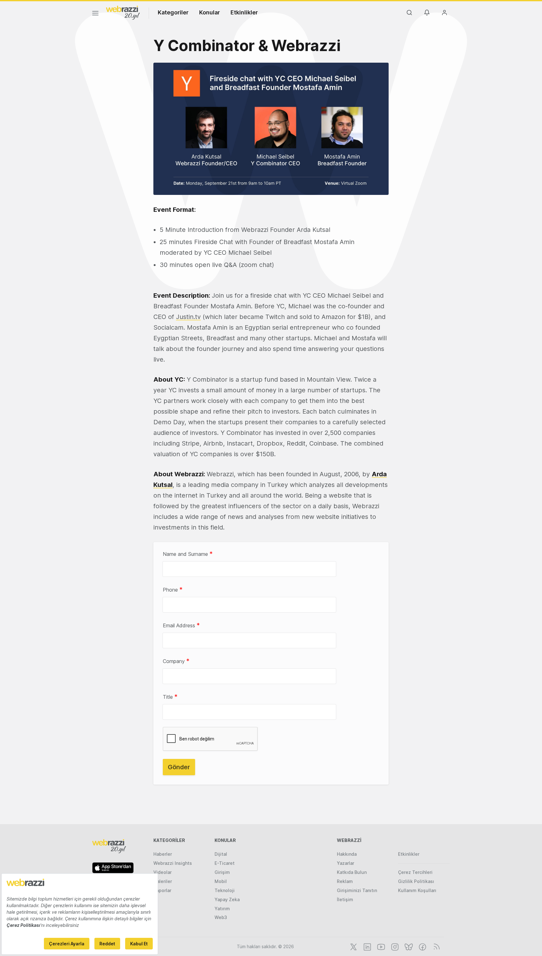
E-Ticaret (225, 863)
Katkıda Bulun (352, 872)
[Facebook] (422, 946)
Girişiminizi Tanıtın (357, 890)
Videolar (162, 872)
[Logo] (123, 12)
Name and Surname (188, 553)
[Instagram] (394, 946)
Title (170, 696)
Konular (209, 12)
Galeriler (162, 881)
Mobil (221, 881)
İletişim (345, 899)
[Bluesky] (408, 946)
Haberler (162, 854)
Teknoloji (225, 890)
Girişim (222, 872)
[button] (271, 129)
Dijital (221, 854)
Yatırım (222, 908)
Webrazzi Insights (172, 863)
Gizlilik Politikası (416, 881)
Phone (173, 589)
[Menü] (95, 14)
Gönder (179, 767)
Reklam (345, 881)
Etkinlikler (244, 12)
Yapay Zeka (227, 899)
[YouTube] (380, 946)
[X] (353, 946)
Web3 (221, 917)
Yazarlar (345, 863)
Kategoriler (173, 12)
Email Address (181, 625)
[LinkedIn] (366, 946)
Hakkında (347, 854)
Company (176, 661)
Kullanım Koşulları (417, 890)
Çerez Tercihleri (415, 872)
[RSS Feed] (435, 946)
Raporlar (162, 890)
